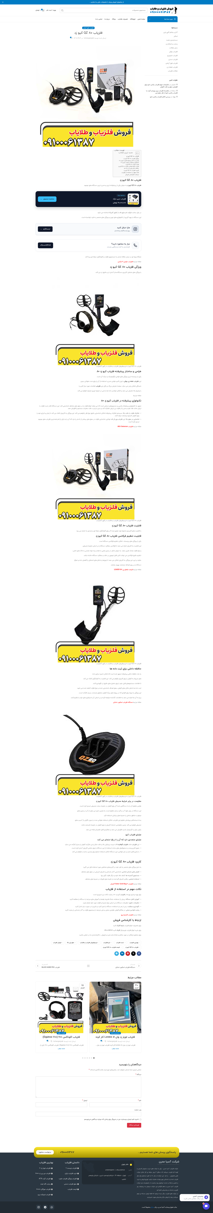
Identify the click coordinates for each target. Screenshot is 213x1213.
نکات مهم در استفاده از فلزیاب (130, 172)
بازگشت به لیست (88, 966)
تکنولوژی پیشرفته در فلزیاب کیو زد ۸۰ (130, 162)
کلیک (118, 930)
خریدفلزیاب (106, 943)
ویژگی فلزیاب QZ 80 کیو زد (131, 158)
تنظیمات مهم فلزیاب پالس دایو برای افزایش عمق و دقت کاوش (161, 86)
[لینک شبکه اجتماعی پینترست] (128, 953)
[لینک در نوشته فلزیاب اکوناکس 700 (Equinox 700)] (61, 1007)
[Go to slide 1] (93, 1058)
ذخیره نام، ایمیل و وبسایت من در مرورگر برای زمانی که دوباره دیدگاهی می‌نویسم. (111, 1119)
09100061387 (120, 1170)
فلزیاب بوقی (173, 52)
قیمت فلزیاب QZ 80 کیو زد (111, 947)
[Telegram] (45, 1207)
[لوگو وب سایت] (164, 10)
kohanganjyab (89, 38)
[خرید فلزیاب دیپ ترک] (88, 199)
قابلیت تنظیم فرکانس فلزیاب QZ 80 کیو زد (128, 166)
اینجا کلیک (120, 926)
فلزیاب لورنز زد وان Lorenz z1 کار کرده (115, 1037)
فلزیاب (98, 386)
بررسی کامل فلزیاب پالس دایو (160, 97)
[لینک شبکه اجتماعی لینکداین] (122, 953)
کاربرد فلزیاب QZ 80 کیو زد (131, 170)
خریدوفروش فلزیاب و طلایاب (88, 943)
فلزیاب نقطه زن (172, 67)
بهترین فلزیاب (134, 943)
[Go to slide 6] (82, 1058)
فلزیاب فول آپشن (172, 63)
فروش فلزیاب (57, 943)
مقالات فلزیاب (173, 71)
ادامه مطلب (115, 1049)
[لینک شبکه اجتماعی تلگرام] (116, 953)
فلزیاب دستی (173, 59)
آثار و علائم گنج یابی (170, 32)
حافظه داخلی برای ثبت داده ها (131, 168)
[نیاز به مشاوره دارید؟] (88, 245)
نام (139, 1100)
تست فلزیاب (120, 943)
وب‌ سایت (137, 1110)
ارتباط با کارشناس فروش (132, 175)
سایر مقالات (173, 48)
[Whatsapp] (51, 1207)
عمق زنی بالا (70, 943)
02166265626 (109, 1170)
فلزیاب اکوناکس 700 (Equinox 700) (61, 1037)
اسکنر (176, 36)
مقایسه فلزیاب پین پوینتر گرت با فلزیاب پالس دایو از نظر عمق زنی (162, 92)
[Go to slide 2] (91, 1058)
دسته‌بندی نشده (172, 40)
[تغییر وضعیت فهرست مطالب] (136, 153)
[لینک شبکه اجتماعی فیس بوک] (139, 953)
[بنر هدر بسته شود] (3, 2)
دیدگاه (138, 1074)
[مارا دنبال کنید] (88, 229)
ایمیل (84, 1100)
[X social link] (133, 953)
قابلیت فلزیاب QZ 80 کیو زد (132, 164)
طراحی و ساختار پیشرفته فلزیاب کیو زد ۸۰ (129, 160)
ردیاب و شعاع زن (172, 44)
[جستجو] (62, 10)
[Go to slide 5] (85, 1058)
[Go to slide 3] (89, 1058)
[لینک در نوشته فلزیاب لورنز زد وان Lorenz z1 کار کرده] (115, 1007)
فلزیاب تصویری (172, 56)
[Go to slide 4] (87, 1058)
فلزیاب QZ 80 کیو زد (132, 156)
